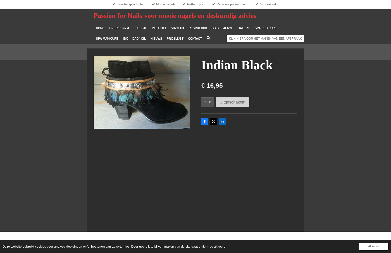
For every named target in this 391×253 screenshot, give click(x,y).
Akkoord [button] (373, 246)
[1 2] (207, 102)
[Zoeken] (208, 38)
